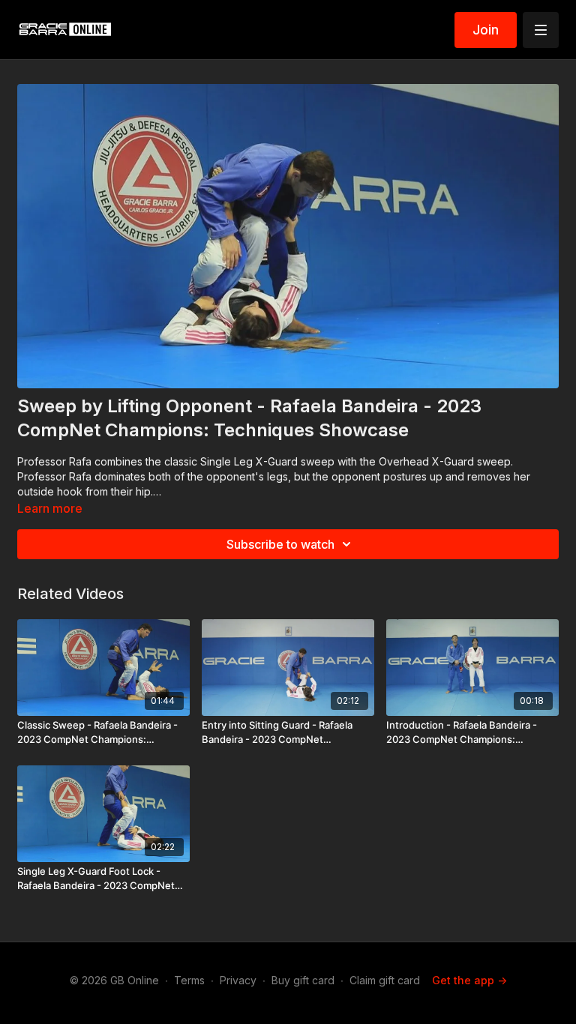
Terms (189, 980)
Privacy (238, 980)
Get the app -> (469, 980)
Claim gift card (385, 980)
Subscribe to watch (280, 544)
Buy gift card (303, 980)
